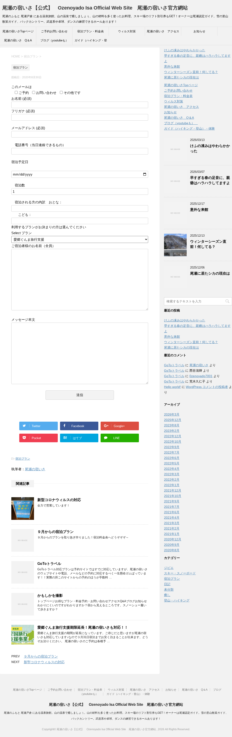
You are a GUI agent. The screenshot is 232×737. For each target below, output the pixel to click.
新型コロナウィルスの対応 (59, 500)
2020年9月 (171, 545)
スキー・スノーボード (180, 573)
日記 (167, 584)
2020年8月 (171, 550)
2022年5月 (171, 463)
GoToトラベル (49, 564)
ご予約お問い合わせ (54, 31)
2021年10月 (172, 496)
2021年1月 (171, 534)
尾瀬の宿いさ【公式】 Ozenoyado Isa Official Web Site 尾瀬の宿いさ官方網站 (95, 8)
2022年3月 (171, 474)
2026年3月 (171, 414)
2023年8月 (171, 425)
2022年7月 (171, 452)
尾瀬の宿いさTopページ (18, 31)
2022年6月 (171, 458)
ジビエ (169, 568)
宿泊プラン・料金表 (90, 31)
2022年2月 (171, 479)
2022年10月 (172, 441)
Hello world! (172, 387)
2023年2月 (171, 431)
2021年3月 (171, 523)
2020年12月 (172, 539)
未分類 (169, 589)
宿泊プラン (22, 458)
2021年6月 (171, 512)
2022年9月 (171, 447)
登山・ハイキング (176, 600)
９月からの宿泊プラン (55, 532)
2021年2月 (171, 528)
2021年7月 (171, 507)
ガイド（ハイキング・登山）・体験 (91, 42)
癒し (167, 595)
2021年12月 (172, 490)
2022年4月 (171, 469)
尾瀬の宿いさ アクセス (163, 31)
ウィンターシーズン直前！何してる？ (191, 72)
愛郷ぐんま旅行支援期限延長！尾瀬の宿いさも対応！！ (82, 627)
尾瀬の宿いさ (35, 469)
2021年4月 (171, 517)
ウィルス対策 (127, 31)
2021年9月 (171, 501)
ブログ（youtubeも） (55, 40)
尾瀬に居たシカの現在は (181, 77)
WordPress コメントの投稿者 (207, 387)
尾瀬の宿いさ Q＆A (18, 40)
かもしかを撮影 (50, 595)
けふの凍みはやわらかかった (184, 50)
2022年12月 (172, 436)
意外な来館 (172, 66)
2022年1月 (171, 485)
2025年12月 (172, 420)
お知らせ (199, 31)
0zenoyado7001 (201, 376)
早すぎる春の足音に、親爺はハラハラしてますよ (210, 180)
